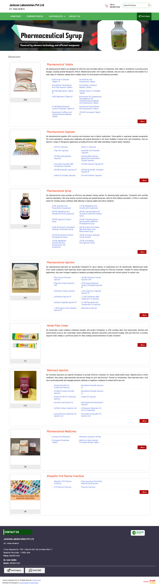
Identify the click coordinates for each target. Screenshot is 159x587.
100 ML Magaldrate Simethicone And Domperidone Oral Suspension (59, 244)
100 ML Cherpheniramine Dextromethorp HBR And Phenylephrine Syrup (88, 221)
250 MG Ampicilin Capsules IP (92, 164)
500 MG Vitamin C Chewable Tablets (89, 92)
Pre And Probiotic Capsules (91, 175)
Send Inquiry (145, 16)
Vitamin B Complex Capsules (65, 175)
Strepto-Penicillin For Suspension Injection (62, 386)
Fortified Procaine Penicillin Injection (64, 392)
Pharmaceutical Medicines (61, 431)
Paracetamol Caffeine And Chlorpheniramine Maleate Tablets (62, 114)
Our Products (56, 16)
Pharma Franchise (88, 487)
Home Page (15, 16)
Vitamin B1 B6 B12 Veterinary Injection (65, 398)
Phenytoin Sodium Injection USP (64, 284)
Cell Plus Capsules (61, 147)
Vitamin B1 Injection (88, 397)
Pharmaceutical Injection (60, 262)
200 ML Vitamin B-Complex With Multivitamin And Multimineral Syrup (89, 229)
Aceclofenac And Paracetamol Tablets (87, 80)
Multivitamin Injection (89, 308)
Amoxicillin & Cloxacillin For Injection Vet (91, 415)
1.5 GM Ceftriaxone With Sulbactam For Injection (90, 298)
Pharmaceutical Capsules (61, 131)
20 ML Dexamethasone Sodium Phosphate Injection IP (91, 285)
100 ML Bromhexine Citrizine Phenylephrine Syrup (62, 236)
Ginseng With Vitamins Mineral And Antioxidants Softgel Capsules (90, 158)
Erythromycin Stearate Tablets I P (60, 80)
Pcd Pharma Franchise (62, 487)
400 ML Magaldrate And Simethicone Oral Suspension (63, 213)
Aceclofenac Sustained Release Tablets (88, 86)
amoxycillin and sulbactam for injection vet (65, 415)
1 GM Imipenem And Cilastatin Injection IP (65, 309)
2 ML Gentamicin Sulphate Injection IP (91, 292)
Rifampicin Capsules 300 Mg (90, 437)
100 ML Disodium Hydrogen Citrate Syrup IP (89, 236)
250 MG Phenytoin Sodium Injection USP (91, 278)
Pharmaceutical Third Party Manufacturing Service (91, 482)
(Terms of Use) (36, 580)
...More (142, 121)
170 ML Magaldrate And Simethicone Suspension (88, 207)
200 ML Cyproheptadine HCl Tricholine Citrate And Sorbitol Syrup (90, 214)
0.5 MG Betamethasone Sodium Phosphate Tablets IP (63, 107)
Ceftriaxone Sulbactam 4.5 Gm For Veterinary (91, 409)
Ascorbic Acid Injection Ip (63, 402)
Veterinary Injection (57, 370)
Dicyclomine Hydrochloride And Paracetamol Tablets (89, 107)
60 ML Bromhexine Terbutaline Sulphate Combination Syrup (63, 228)
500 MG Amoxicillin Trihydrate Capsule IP (92, 171)
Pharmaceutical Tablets (60, 64)
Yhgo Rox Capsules (61, 150)
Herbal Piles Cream (57, 325)
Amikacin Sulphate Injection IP (65, 302)
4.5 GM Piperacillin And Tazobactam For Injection (90, 303)
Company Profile (35, 16)
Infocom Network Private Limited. (28, 583)
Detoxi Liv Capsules (88, 147)
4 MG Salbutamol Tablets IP (62, 97)
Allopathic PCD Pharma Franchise (62, 482)
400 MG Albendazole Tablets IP (62, 92)
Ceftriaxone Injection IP (62, 297)
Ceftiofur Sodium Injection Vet (65, 408)
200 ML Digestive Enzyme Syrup (61, 220)
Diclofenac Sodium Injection (64, 291)
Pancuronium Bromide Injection (62, 278)
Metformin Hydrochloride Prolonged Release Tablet (89, 441)
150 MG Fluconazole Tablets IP (89, 113)
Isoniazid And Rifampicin (61, 437)
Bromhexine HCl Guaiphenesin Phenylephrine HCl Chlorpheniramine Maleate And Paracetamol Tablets (90, 100)
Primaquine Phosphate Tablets (60, 441)
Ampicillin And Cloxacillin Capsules (90, 151)
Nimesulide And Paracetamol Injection (92, 403)
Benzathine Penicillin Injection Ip (92, 386)
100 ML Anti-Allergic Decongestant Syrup (87, 242)
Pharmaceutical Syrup (59, 190)
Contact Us (74, 16)
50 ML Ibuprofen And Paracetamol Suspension (61, 207)
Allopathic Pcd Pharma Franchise (65, 476)
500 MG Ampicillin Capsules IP (65, 170)
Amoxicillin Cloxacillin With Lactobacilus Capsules (63, 165)
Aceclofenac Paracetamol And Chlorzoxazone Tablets (62, 86)
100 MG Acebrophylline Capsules (62, 157)
